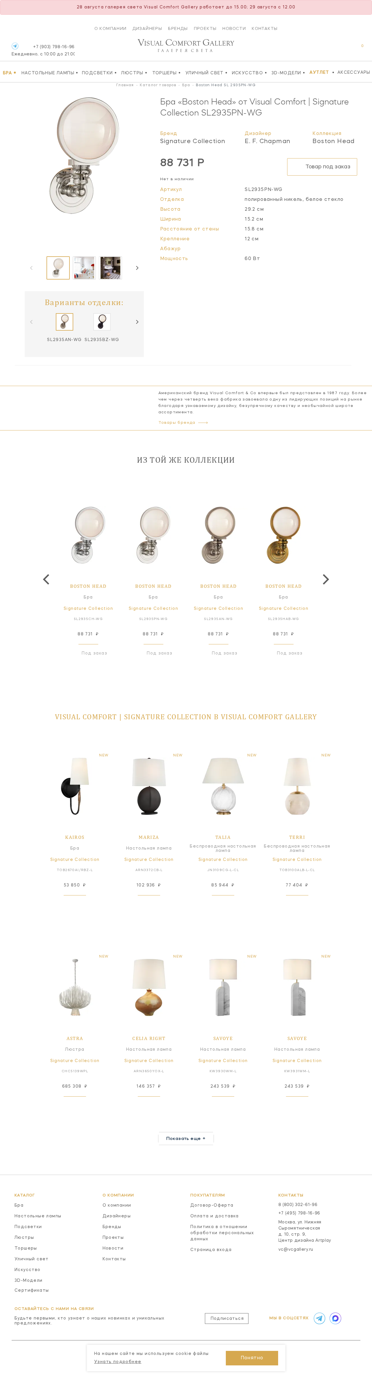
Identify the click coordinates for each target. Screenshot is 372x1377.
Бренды (178, 28)
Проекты (205, 28)
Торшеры (166, 73)
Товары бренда (177, 423)
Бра (9, 73)
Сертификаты (32, 1290)
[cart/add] (81, 904)
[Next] (137, 268)
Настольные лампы (50, 73)
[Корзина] (357, 49)
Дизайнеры (147, 28)
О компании (110, 28)
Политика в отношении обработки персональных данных (222, 1233)
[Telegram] (15, 46)
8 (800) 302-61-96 (298, 1205)
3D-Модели (288, 73)
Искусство (249, 73)
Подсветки (99, 73)
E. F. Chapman (267, 142)
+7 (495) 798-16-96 (299, 1213)
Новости (234, 28)
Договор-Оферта (212, 1205)
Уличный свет (206, 73)
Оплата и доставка (214, 1216)
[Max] (335, 1318)
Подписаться (227, 1319)
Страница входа (211, 1250)
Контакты (265, 28)
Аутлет (319, 73)
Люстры (134, 73)
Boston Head (333, 142)
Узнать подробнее (117, 1362)
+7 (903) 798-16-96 (43, 50)
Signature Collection (193, 142)
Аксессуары (354, 73)
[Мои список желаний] (342, 49)
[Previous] (47, 579)
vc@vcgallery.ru (296, 1250)
